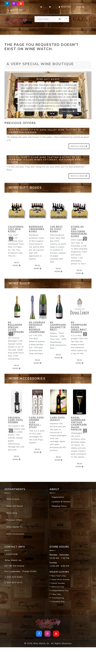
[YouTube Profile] (21, 3)
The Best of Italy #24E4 (35, 229)
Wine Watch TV (14, 524)
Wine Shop (11, 510)
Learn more (67, 111)
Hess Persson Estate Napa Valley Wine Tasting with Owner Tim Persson (47, 131)
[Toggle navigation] (88, 31)
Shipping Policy (59, 503)
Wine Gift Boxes (14, 503)
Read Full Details (78, 146)
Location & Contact (61, 499)
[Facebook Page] (7, 3)
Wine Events (12, 496)
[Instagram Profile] (14, 3)
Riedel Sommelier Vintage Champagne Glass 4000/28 (58, 421)
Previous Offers (14, 517)
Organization (58, 494)
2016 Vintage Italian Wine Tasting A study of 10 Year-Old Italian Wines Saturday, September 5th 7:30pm (44, 159)
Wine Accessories (15, 531)
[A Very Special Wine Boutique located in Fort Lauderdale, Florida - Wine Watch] (14, 21)
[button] (11, 239)
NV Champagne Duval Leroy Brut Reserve (58, 327)
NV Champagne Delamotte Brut (37, 326)
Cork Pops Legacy (36, 416)
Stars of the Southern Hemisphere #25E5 (58, 231)
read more (37, 270)
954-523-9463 (16, 10)
